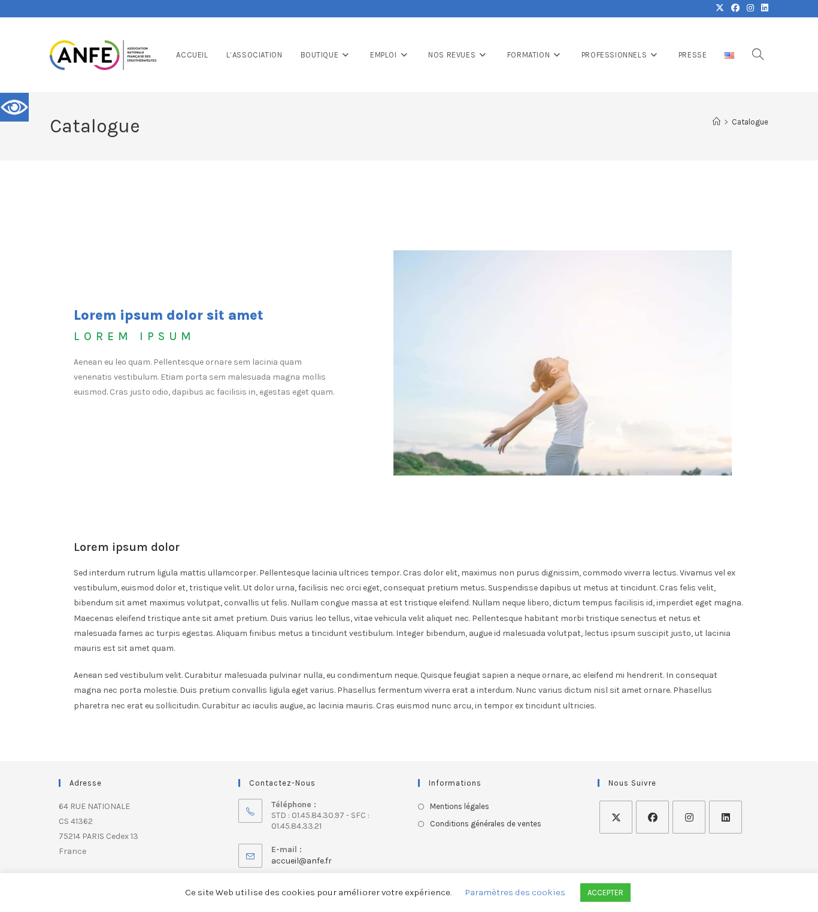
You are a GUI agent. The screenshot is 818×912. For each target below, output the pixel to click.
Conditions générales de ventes (485, 823)
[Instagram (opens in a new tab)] (750, 8)
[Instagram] (688, 817)
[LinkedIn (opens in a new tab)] (763, 8)
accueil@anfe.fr (301, 861)
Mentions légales (459, 806)
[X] (615, 817)
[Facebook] (652, 817)
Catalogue (750, 121)
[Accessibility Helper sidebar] (14, 107)
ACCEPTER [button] (605, 892)
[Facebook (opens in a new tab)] (735, 8)
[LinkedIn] (725, 817)
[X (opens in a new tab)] (720, 8)
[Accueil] (716, 121)
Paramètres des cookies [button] (515, 892)
